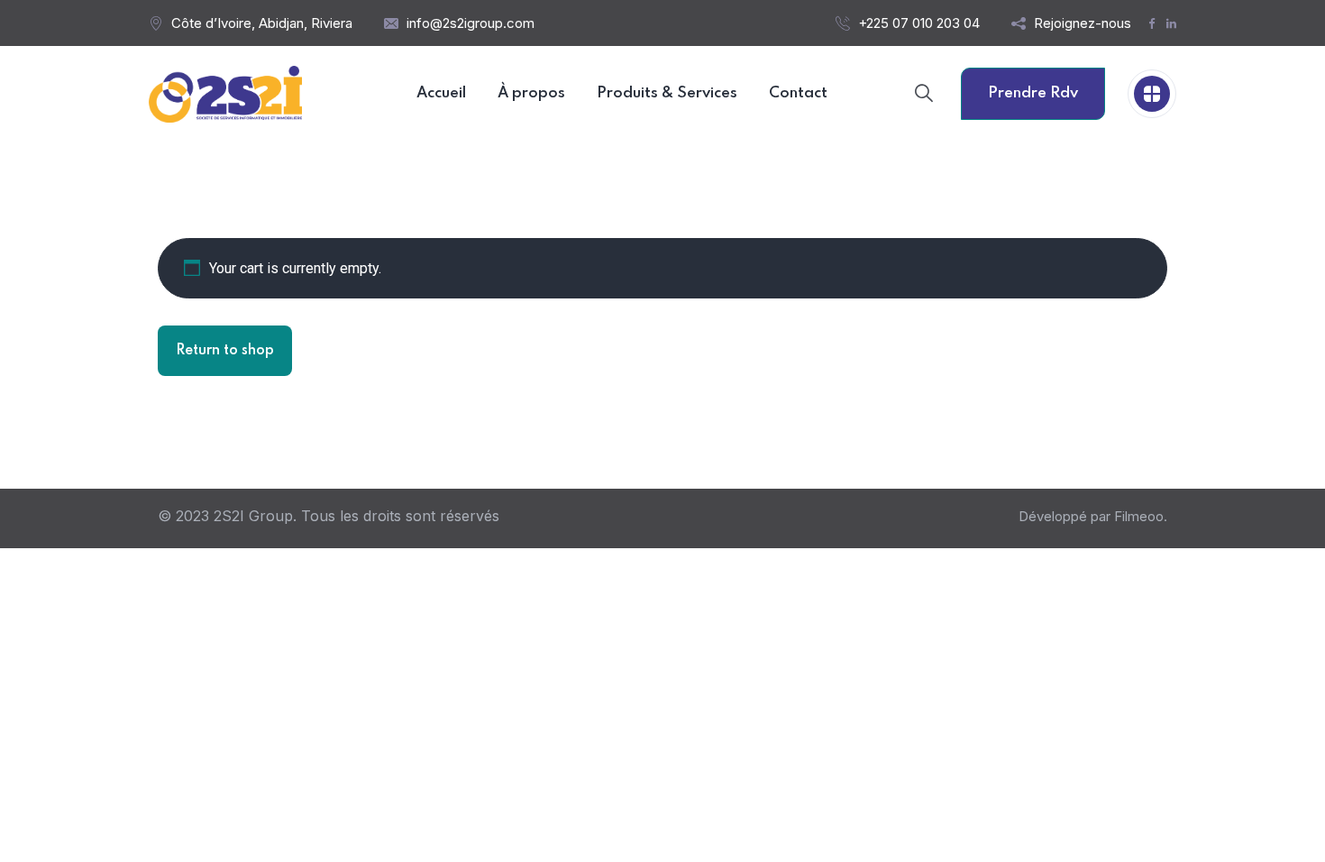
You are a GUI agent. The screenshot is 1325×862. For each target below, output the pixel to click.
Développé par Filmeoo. (1093, 516)
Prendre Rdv (1033, 93)
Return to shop (225, 351)
